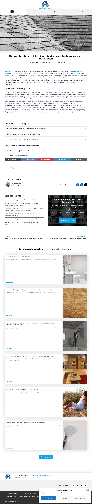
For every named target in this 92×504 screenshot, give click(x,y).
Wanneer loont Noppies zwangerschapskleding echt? (21, 219)
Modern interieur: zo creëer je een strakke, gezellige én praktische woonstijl (29, 356)
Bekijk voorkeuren (80, 498)
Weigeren (65, 498)
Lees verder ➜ (9, 282)
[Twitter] (77, 485)
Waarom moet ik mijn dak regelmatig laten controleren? (46, 128)
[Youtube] (85, 485)
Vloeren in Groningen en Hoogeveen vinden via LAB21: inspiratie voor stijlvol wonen (32, 290)
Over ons (35, 493)
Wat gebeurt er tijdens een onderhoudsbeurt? (46, 145)
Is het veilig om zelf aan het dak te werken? (46, 140)
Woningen (61, 62)
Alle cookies (49, 498)
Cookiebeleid (63, 502)
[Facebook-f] (73, 485)
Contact (21, 493)
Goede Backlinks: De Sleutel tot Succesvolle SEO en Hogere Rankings (25, 496)
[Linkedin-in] (81, 485)
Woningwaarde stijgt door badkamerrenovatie (19, 200)
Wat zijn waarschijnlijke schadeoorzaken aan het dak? (46, 151)
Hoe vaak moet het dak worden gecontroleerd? (46, 134)
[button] (87, 490)
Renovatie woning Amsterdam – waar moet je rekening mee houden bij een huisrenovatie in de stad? (30, 323)
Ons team (28, 493)
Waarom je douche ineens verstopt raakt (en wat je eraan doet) (25, 422)
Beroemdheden (12, 493)
